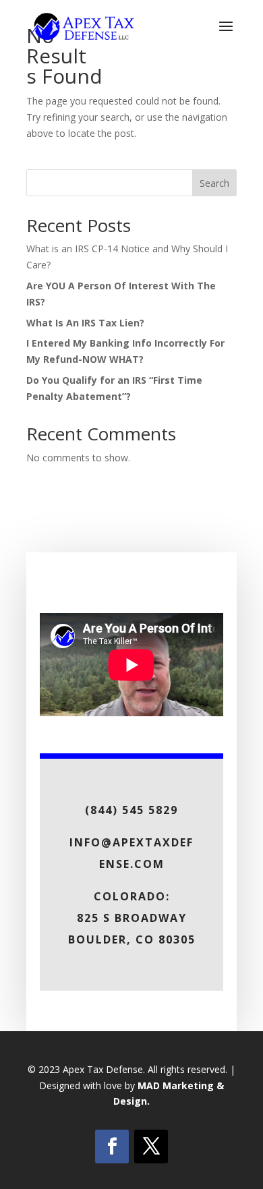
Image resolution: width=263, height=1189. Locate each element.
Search (214, 183)
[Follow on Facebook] (112, 1146)
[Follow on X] (151, 1146)
